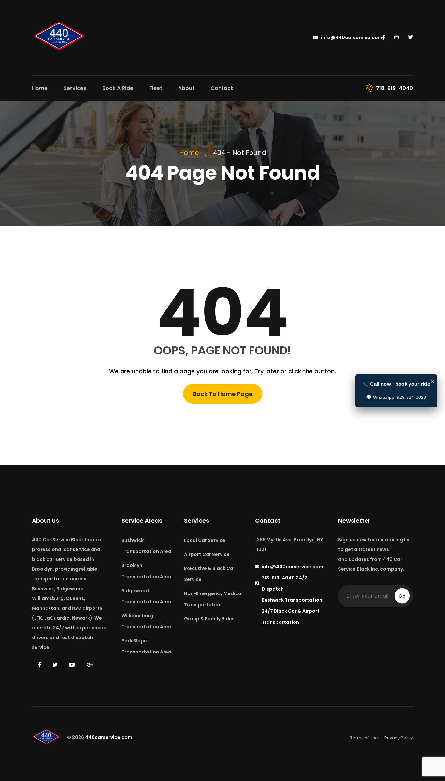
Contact (221, 88)
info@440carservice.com (351, 37)
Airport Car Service (207, 554)
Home (40, 88)
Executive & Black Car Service (209, 574)
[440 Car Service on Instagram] (396, 37)
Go (402, 596)
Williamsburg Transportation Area (146, 621)
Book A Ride (117, 88)
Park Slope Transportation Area (146, 646)
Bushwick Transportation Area (146, 546)
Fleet (155, 88)
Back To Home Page (222, 394)
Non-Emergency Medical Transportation (213, 599)
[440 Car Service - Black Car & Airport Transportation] (59, 37)
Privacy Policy (398, 738)
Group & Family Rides (209, 618)
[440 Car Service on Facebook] (383, 37)
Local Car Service (204, 540)
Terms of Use (364, 738)
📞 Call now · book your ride (396, 384)
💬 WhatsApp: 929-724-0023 (396, 397)
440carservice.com (108, 737)
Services (75, 88)
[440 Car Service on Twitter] (410, 37)
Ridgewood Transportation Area (146, 596)
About (186, 88)
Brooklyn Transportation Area (146, 571)
